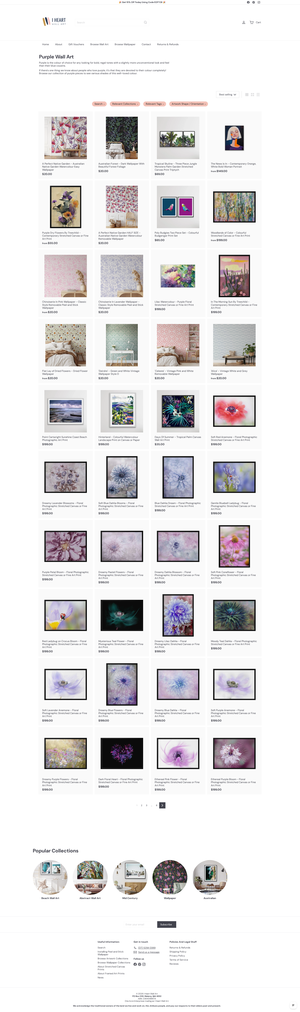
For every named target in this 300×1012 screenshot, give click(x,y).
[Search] (145, 22)
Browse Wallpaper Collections (114, 962)
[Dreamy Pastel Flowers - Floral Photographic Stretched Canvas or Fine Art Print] (121, 553)
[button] (99, 104)
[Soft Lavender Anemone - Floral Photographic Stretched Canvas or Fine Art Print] (65, 691)
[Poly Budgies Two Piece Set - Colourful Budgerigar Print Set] (178, 212)
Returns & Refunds (168, 44)
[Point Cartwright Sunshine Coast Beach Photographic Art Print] (65, 417)
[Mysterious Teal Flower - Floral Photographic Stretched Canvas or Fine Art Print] (121, 622)
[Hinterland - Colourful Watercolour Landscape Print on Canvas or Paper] (121, 417)
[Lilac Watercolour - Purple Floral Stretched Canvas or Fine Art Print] (178, 281)
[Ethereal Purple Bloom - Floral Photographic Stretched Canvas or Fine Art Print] (234, 760)
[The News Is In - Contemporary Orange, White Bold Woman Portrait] (234, 143)
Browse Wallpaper (125, 44)
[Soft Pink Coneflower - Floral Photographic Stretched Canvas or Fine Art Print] (234, 553)
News (101, 977)
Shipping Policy (178, 951)
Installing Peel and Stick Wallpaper (111, 953)
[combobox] (112, 22)
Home (45, 44)
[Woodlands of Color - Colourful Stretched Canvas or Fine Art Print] (234, 212)
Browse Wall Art (99, 44)
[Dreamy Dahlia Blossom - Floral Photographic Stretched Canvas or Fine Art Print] (178, 553)
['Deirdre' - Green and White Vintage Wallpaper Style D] (121, 351)
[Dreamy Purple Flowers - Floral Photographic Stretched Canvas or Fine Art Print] (65, 760)
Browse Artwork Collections (113, 958)
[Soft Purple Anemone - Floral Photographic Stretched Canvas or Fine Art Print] (234, 691)
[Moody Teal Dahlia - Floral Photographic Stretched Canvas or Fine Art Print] (234, 621)
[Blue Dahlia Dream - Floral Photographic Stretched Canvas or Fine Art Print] (178, 483)
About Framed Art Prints (111, 973)
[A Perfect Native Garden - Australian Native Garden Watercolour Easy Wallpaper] (65, 145)
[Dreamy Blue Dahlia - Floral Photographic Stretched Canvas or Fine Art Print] (178, 691)
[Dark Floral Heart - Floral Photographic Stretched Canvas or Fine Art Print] (121, 759)
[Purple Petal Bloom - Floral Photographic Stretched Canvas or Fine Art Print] (65, 552)
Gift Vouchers (76, 44)
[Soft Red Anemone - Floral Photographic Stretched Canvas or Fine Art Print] (234, 417)
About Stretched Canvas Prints (111, 968)
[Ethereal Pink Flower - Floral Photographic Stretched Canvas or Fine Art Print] (178, 760)
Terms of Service (179, 959)
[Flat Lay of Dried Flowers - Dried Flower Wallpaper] (65, 351)
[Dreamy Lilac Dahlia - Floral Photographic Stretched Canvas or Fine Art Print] (178, 622)
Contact (146, 44)
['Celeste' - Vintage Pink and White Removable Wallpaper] (178, 351)
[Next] (162, 805)
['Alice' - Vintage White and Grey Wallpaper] (234, 351)
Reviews (174, 963)
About (58, 44)
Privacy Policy (177, 955)
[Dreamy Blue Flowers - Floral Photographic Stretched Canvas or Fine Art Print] (121, 691)
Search (101, 947)
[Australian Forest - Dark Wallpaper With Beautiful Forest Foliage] (121, 143)
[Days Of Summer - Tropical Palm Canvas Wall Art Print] (178, 417)
